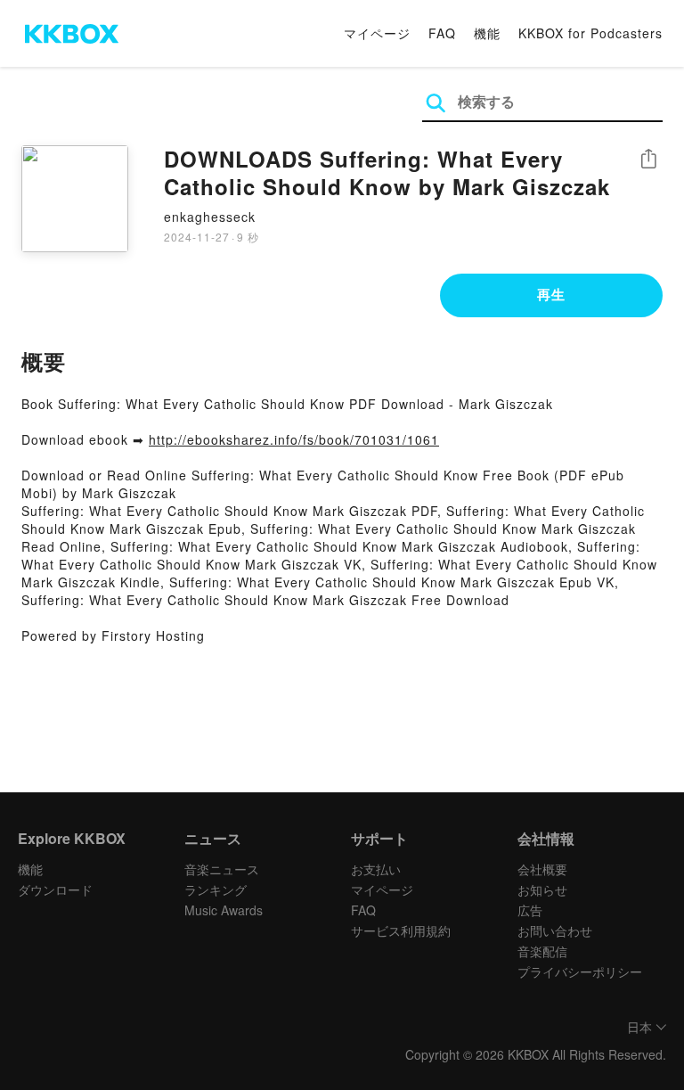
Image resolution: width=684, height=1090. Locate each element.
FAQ (442, 33)
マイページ (377, 33)
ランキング (215, 889)
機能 (487, 33)
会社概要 (542, 869)
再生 (551, 294)
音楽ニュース (221, 869)
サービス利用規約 (401, 930)
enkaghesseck (210, 216)
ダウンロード (55, 889)
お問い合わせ (554, 930)
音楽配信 (542, 951)
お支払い (376, 869)
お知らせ (542, 889)
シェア (648, 159)
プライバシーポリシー (579, 971)
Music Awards (223, 910)
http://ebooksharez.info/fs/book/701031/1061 (294, 439)
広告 (529, 910)
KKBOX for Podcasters (590, 33)
